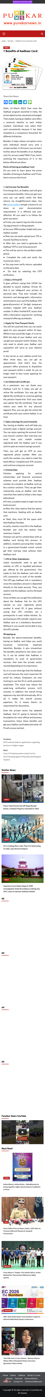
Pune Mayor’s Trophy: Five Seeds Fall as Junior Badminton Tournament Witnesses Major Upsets (22, 1275)
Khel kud (7, 1266)
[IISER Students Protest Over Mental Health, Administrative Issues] (23, 1132)
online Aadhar (13, 204)
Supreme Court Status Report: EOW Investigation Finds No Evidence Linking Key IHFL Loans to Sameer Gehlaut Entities (21, 889)
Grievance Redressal (33, 1381)
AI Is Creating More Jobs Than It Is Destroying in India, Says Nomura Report (22, 847)
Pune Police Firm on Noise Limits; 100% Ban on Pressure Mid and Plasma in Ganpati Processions (22, 1231)
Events (6, 1178)
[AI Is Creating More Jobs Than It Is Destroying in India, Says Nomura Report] (23, 828)
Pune (6, 1222)
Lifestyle (9, 1378)
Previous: (21, 742)
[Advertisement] (22, 926)
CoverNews (35, 1390)
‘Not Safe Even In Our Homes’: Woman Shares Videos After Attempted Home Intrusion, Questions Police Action (21, 1361)
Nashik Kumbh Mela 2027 (22, 2)
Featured (18, 1378)
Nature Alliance (31, 1378)
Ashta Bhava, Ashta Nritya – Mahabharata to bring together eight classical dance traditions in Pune (21, 1187)
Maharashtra (8, 1352)
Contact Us (18, 1381)
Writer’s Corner (33, 1375)
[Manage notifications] (6, 1381)
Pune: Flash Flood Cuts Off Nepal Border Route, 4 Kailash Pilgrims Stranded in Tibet (21, 807)
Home (5, 1375)
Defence (21, 1375)
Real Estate (7, 1310)
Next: (22, 755)
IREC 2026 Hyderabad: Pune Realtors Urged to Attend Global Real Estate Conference (21, 1318)
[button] (4, 33)
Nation (6, 48)
